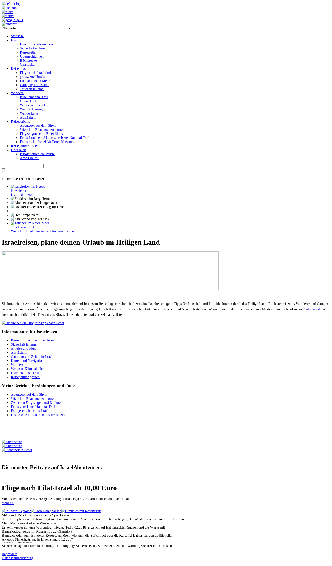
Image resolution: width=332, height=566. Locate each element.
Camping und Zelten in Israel (31, 356)
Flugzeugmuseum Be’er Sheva (42, 134)
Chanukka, (27, 64)
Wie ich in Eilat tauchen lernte (41, 129)
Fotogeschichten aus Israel (29, 411)
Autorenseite (312, 309)
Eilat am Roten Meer (34, 81)
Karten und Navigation (27, 361)
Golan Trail (28, 101)
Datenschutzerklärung (17, 558)
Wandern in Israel (32, 105)
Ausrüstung (28, 117)
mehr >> (8, 503)
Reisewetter (28, 52)
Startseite (17, 36)
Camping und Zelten (34, 85)
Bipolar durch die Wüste (37, 154)
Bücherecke (28, 60)
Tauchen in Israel (32, 89)
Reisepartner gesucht (25, 377)
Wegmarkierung (31, 109)
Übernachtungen (32, 56)
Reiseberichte (20, 121)
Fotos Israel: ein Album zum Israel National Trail (54, 138)
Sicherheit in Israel (33, 48)
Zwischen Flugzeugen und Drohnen (36, 403)
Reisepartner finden (25, 146)
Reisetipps (18, 68)
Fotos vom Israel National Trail (33, 407)
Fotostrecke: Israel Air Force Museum (47, 142)
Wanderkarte (29, 113)
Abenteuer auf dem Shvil (38, 125)
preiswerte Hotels (32, 77)
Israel (15, 40)
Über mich (18, 150)
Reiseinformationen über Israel (32, 340)
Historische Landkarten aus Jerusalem (38, 415)
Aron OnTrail (29, 158)
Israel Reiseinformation (36, 44)
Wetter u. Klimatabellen (27, 369)
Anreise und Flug (24, 348)
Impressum (9, 554)
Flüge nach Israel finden (37, 73)
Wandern (17, 93)
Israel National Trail (34, 97)
